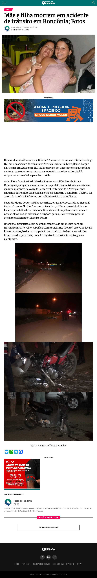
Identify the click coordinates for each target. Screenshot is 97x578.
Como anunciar (58, 564)
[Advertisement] (48, 140)
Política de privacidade (41, 564)
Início (17, 564)
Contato (79, 564)
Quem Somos (26, 564)
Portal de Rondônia (21, 30)
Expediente (70, 564)
